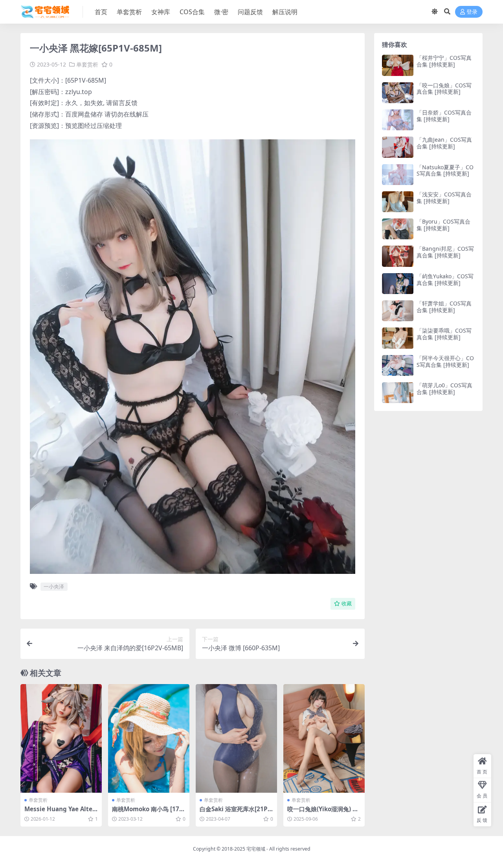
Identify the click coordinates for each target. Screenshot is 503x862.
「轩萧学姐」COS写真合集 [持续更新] (444, 307)
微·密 (221, 11)
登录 (471, 12)
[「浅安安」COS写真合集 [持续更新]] (397, 201)
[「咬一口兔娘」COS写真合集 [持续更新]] (397, 92)
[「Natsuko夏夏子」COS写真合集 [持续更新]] (397, 174)
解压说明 (284, 11)
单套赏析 (129, 11)
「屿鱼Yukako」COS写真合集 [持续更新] (445, 279)
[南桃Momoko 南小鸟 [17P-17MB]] (148, 738)
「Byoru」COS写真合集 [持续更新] (443, 225)
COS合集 (192, 11)
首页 (101, 11)
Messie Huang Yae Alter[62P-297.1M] (59, 812)
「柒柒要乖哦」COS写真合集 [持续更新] (444, 334)
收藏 (346, 604)
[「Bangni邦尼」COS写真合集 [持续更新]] (397, 256)
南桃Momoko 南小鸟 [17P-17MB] (148, 812)
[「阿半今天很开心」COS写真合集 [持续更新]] (397, 365)
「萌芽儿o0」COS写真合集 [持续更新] (444, 388)
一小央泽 (54, 586)
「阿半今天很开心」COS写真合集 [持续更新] (445, 361)
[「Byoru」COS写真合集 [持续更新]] (397, 228)
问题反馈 (250, 11)
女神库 (160, 11)
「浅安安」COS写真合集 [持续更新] (444, 198)
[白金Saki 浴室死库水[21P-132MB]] (236, 738)
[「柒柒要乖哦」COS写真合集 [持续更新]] (397, 337)
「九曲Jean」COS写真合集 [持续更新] (444, 143)
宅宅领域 (255, 848)
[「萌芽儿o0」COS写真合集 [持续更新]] (397, 392)
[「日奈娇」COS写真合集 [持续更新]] (397, 119)
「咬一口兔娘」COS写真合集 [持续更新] (444, 88)
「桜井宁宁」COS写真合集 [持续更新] (444, 61)
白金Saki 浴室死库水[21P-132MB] (236, 812)
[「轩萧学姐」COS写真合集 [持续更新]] (397, 310)
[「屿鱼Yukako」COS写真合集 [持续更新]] (397, 283)
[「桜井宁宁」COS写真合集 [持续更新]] (397, 65)
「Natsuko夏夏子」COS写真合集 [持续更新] (445, 170)
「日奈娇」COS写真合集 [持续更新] (444, 116)
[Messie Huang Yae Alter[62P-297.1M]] (61, 738)
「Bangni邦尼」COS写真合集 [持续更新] (445, 252)
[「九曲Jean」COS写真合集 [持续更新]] (397, 147)
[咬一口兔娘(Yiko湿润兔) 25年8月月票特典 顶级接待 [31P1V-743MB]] (324, 738)
